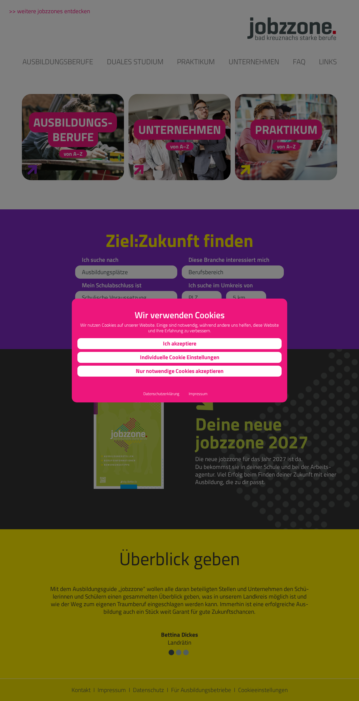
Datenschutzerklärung (161, 394)
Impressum (198, 394)
